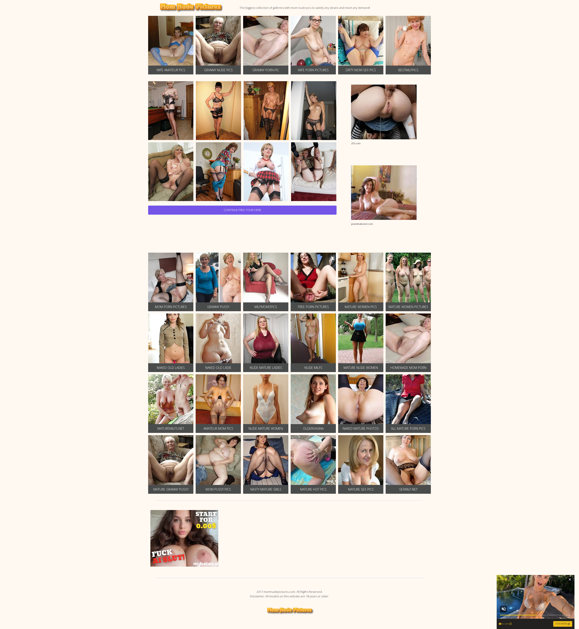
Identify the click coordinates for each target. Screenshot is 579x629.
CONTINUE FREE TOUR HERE (242, 210)
